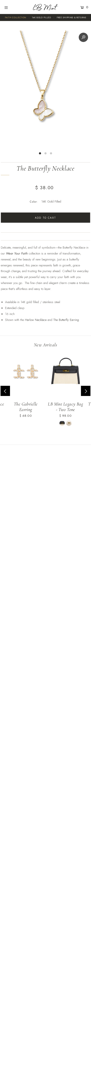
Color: (34, 202)
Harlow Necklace (36, 320)
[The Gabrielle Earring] (25, 373)
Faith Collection (15, 17)
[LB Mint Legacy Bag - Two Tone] (65, 373)
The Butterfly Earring (66, 320)
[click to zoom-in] (83, 37)
